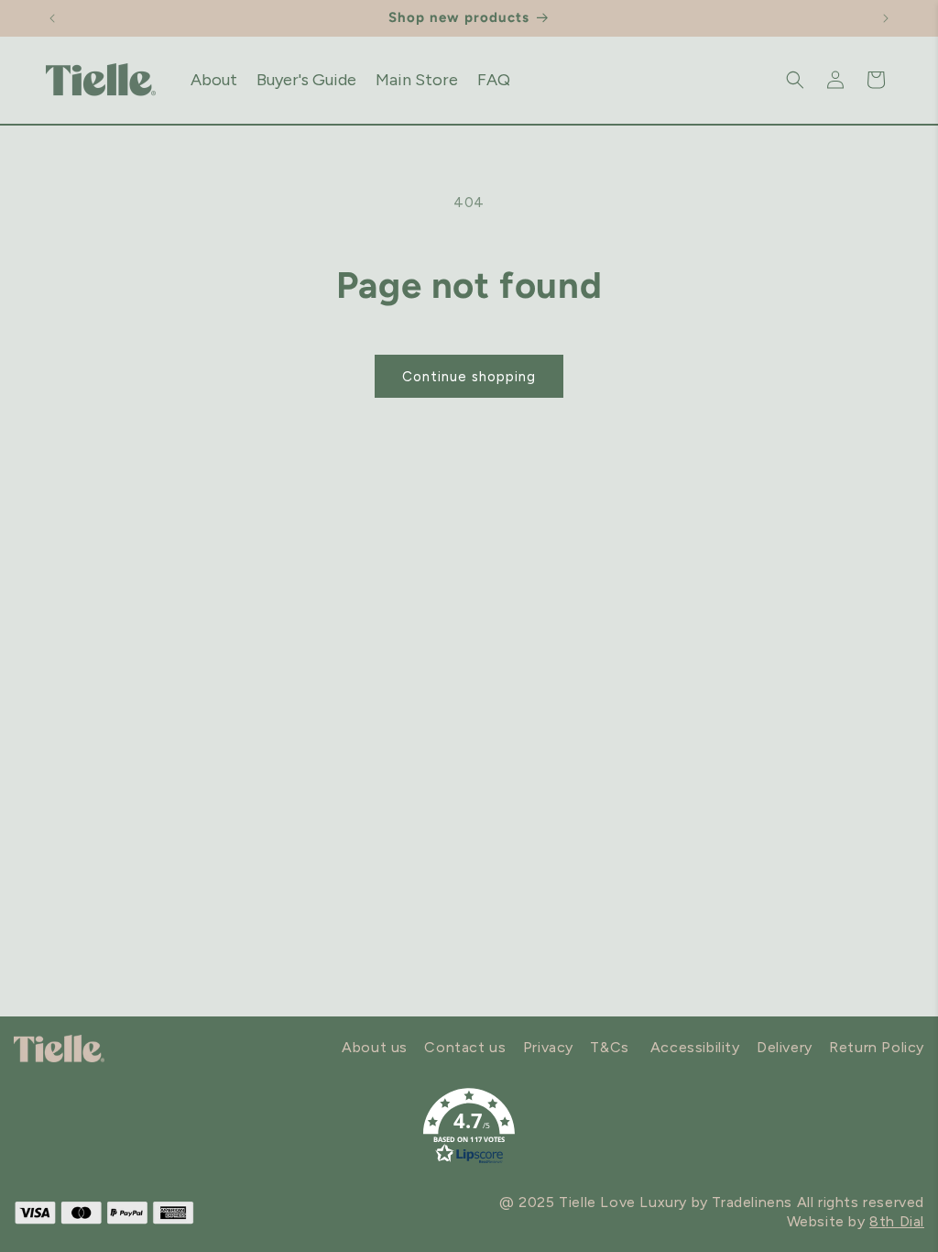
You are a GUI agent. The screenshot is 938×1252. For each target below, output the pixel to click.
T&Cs (609, 1047)
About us (375, 1047)
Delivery (785, 1047)
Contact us (465, 1047)
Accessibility (695, 1047)
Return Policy (876, 1047)
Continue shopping (469, 376)
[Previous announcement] (52, 18)
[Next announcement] (886, 18)
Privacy (548, 1047)
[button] (795, 80)
